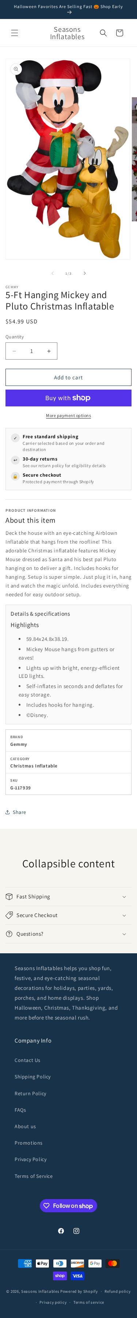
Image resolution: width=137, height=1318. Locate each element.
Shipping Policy (33, 1076)
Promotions (29, 1142)
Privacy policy (52, 1302)
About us (25, 1126)
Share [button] (19, 812)
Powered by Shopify (79, 1291)
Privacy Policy (30, 1159)
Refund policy (117, 1291)
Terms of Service (34, 1176)
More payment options (68, 415)
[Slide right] (85, 273)
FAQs (20, 1110)
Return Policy (30, 1093)
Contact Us (28, 1060)
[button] (15, 33)
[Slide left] (53, 273)
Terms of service (88, 1302)
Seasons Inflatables (40, 1291)
